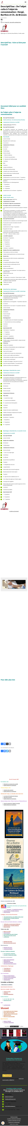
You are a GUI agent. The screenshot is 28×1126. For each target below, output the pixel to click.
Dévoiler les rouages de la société (11, 784)
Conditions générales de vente (14, 1120)
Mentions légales (14, 1117)
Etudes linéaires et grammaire (10, 785)
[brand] (2, 2)
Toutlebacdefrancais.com (10, 1099)
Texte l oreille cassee (7, 199)
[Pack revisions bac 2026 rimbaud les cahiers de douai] (14, 884)
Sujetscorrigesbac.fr (9, 1096)
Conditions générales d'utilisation (14, 1118)
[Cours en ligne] (14, 1046)
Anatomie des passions (8, 790)
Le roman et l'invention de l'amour (11, 796)
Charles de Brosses (7, 124)
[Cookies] (3, 1123)
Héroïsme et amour (8, 797)
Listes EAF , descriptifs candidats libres (13, 22)
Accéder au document (14, 511)
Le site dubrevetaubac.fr (10, 1106)
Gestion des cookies (14, 1124)
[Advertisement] (14, 60)
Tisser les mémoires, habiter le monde (12, 803)
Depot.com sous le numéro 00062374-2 (13, 1079)
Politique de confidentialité (14, 1122)
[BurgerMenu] (25, 2)
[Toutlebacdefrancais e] (14, 1034)
